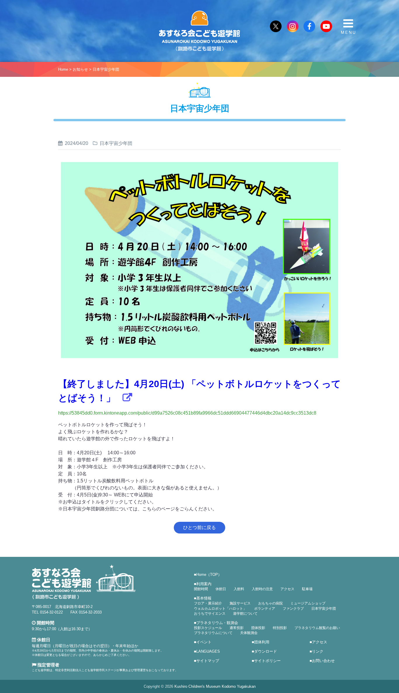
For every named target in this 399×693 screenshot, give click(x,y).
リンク (317, 651)
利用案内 (203, 584)
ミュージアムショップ (307, 603)
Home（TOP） (209, 574)
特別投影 (280, 628)
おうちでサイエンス (209, 613)
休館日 (221, 589)
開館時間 (201, 589)
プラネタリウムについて (213, 633)
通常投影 (237, 628)
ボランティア (264, 608)
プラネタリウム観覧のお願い (317, 628)
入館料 (239, 589)
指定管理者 (47, 664)
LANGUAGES (208, 651)
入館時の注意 (262, 589)
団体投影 (258, 628)
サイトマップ (207, 661)
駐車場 (307, 589)
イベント (203, 642)
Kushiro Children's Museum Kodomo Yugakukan (215, 686)
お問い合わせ (323, 661)
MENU (348, 26)
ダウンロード (265, 651)
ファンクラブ (293, 608)
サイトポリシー (267, 661)
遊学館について (245, 613)
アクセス (287, 589)
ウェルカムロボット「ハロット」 (220, 608)
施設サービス (240, 603)
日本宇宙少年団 (106, 69)
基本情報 (203, 598)
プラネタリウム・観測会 (217, 623)
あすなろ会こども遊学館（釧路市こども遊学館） (199, 31)
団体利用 (261, 642)
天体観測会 (249, 633)
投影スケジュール (208, 628)
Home (63, 69)
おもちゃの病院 (270, 603)
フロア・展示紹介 (208, 603)
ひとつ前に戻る (199, 527)
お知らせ (80, 69)
